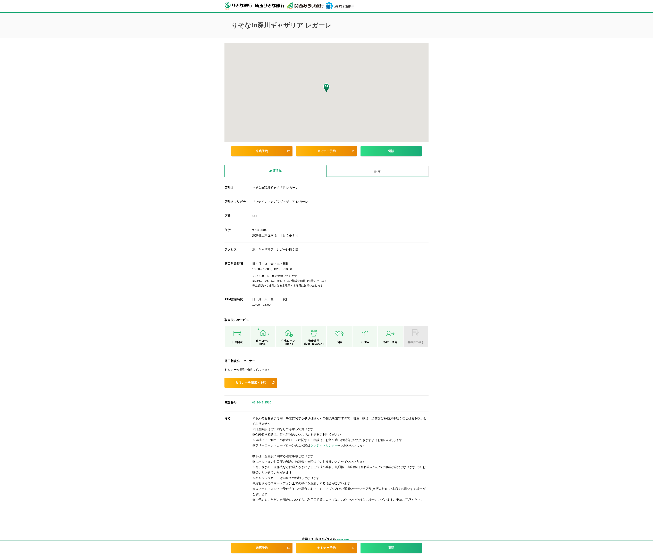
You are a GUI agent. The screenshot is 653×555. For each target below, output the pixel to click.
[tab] (275, 171)
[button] (326, 88)
